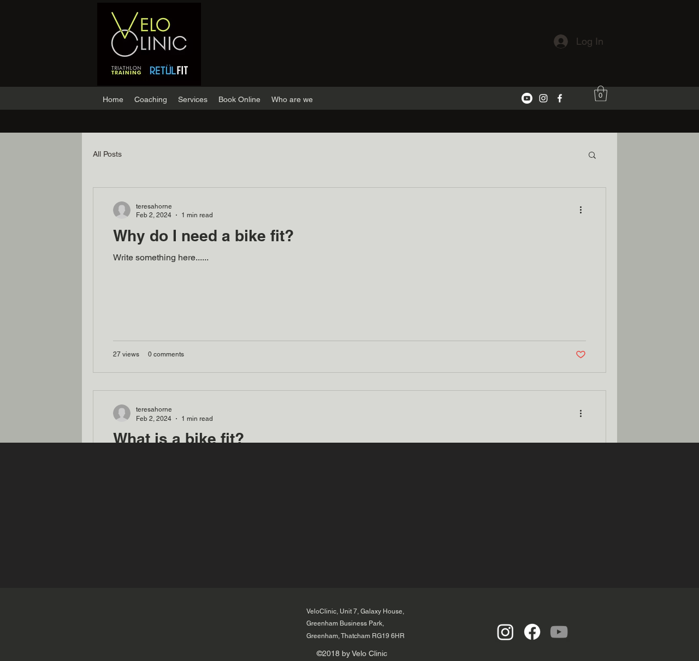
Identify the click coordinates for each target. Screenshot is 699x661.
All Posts (107, 154)
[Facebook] (559, 98)
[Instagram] (543, 98)
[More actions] (584, 210)
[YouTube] (559, 631)
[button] (600, 94)
